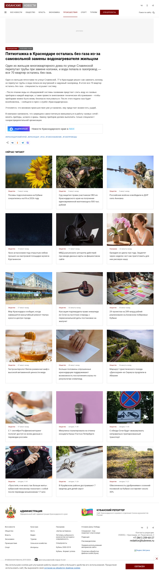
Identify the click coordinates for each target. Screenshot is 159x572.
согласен (140, 566)
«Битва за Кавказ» (63, 531)
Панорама (60, 527)
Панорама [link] (113, 249)
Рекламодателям (88, 541)
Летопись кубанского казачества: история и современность (65, 537)
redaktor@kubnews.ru (142, 540)
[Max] (28, 143)
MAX (72, 128)
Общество (30, 12)
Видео (32, 535)
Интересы (34, 547)
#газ (42, 137)
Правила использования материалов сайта (91, 546)
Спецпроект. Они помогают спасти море (90, 532)
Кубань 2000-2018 (63, 547)
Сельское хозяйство (38, 543)
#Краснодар (33, 137)
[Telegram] (23, 143)
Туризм (93, 12)
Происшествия (70, 12)
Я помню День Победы (90, 527)
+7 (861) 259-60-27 (143, 537)
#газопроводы (70, 137)
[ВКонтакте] (12, 143)
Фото (32, 531)
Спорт (84, 12)
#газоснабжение (54, 137)
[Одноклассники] (18, 143)
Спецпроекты (109, 12)
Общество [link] (11, 191)
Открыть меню (5, 13)
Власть (42, 12)
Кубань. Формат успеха (65, 551)
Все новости (16, 12)
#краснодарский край (16, 137)
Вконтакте (141, 5)
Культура (34, 527)
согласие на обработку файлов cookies (62, 568)
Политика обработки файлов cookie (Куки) (90, 552)
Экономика (54, 12)
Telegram (153, 5)
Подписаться (21, 129)
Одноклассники (147, 5)
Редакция (85, 537)
